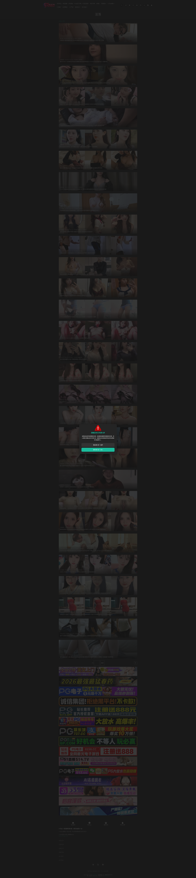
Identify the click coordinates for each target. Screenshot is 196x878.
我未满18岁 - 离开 (98, 445)
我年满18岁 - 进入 (98, 450)
